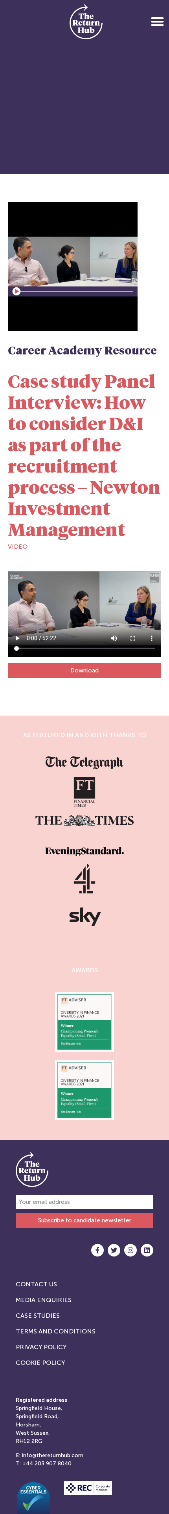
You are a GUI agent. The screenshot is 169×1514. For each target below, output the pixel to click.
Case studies (38, 1315)
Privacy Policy (41, 1347)
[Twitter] (114, 1250)
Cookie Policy (40, 1362)
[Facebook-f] (97, 1250)
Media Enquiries (44, 1300)
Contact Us (36, 1284)
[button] (157, 21)
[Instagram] (130, 1250)
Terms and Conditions (56, 1331)
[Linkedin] (147, 1250)
